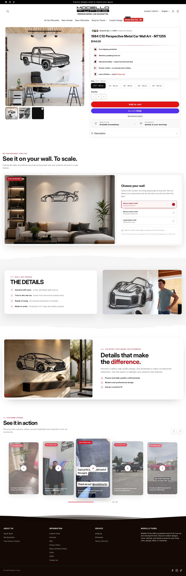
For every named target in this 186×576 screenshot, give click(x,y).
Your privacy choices (12, 541)
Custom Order (54, 533)
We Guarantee (9, 537)
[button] (7, 11)
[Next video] (180, 430)
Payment (52, 537)
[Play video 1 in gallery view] (38, 113)
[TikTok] (181, 570)
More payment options (135, 116)
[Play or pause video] (24, 468)
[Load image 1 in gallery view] (12, 113)
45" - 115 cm (142, 86)
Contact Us (53, 560)
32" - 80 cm (113, 86)
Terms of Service (101, 541)
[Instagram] (176, 570)
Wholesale (99, 537)
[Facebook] (172, 570)
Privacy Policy (54, 545)
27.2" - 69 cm (98, 86)
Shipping (98, 533)
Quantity (94, 92)
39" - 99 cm (127, 86)
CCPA (51, 552)
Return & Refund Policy (58, 549)
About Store (8, 533)
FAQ (51, 541)
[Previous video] (174, 430)
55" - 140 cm (157, 86)
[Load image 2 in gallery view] (25, 113)
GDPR (51, 556)
